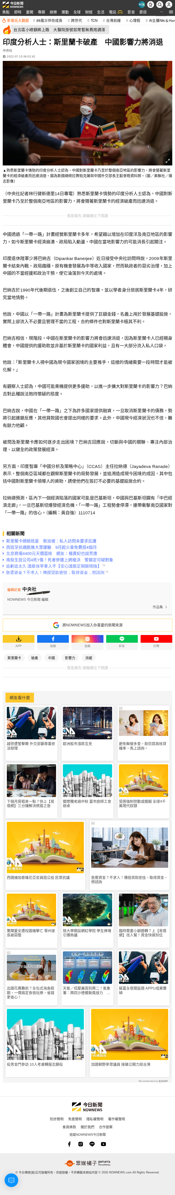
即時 (17, 12)
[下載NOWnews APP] (150, 4)
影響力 (70, 657)
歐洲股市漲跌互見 (77, 744)
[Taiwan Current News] (141, 4)
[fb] (69, 1144)
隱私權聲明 (94, 1118)
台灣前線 (113, 20)
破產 (34, 657)
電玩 (112, 12)
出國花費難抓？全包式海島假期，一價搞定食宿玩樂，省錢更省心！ (30, 992)
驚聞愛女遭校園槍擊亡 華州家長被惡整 (31, 933)
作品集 (158, 607)
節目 (143, 12)
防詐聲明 (57, 1118)
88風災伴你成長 (49, 20)
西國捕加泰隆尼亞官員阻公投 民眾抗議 (38, 878)
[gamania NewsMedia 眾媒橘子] (87, 1163)
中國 (51, 657)
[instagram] (80, 1144)
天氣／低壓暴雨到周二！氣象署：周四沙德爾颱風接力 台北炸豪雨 (86, 990)
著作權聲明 (116, 1118)
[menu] (171, 12)
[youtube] (103, 1144)
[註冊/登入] (168, 4)
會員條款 (69, 1126)
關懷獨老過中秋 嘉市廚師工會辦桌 (87, 804)
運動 (65, 12)
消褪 (88, 657)
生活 (100, 12)
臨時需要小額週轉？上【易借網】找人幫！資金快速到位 (142, 933)
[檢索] (159, 4)
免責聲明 (75, 1118)
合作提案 (106, 1126)
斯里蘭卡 (14, 657)
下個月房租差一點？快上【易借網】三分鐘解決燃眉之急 (30, 804)
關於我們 (87, 1126)
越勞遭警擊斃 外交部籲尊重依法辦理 (31, 746)
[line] (92, 1144)
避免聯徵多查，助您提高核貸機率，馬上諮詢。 (142, 746)
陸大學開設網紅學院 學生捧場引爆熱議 (87, 933)
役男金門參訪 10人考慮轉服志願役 (35, 1064)
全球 (77, 12)
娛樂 (53, 12)
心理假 (134, 20)
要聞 (29, 12)
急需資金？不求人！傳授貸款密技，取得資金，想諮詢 (129, 880)
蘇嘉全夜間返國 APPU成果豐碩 (143, 990)
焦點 (6, 12)
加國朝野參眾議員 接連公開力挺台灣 (120, 1064)
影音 (131, 12)
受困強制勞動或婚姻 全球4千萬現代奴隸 (142, 804)
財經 (89, 12)
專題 (41, 12)
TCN (94, 20)
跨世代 (76, 20)
